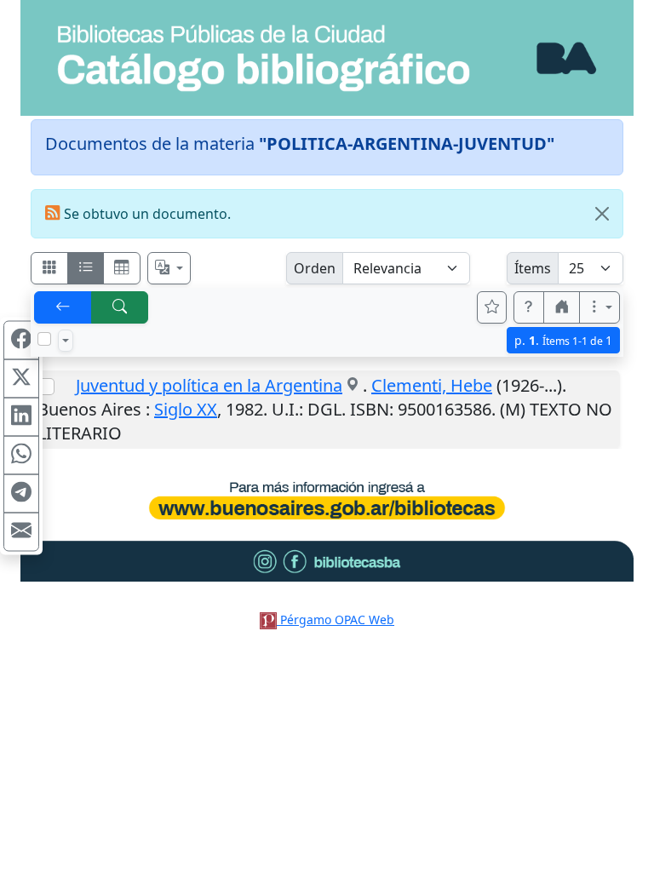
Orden (315, 268)
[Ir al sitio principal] (327, 58)
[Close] (602, 214)
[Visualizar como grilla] (122, 268)
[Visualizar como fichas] (49, 268)
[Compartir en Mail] (21, 532)
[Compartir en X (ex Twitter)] (21, 379)
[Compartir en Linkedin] (21, 417)
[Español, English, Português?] (169, 268)
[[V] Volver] (63, 307)
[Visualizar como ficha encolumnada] (86, 268)
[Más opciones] (599, 307)
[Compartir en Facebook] (21, 340)
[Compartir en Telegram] (21, 493)
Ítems (532, 268)
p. (563, 340)
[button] (528, 307)
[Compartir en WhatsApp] (21, 455)
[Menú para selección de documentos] (65, 341)
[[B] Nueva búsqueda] (120, 307)
